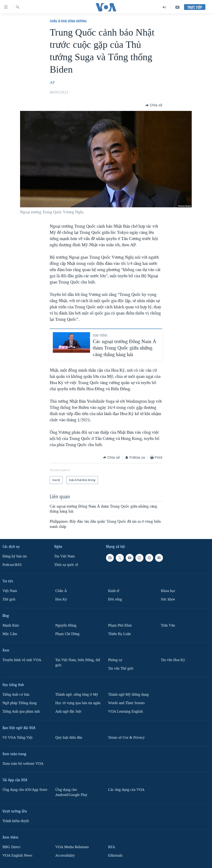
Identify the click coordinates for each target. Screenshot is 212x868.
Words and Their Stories (126, 703)
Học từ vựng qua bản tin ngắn (77, 703)
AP (52, 82)
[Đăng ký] (159, 558)
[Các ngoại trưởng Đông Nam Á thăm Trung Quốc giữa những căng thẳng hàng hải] (71, 342)
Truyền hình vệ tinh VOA (21, 660)
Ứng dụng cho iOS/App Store (24, 789)
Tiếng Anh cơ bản (15, 694)
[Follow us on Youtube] (130, 558)
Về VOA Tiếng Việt (17, 737)
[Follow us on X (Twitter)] (120, 558)
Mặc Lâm (9, 633)
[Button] (153, 105)
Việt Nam (9, 590)
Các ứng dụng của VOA (126, 789)
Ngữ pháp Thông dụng (19, 703)
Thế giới (8, 599)
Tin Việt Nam (64, 556)
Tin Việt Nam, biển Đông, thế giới (77, 663)
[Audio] (164, 7)
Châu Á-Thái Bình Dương (68, 21)
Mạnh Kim (10, 625)
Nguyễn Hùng (65, 625)
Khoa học (168, 590)
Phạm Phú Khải (120, 625)
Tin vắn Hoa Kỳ (173, 660)
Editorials (115, 855)
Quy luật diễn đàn (68, 737)
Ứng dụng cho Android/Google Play (71, 792)
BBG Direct (11, 847)
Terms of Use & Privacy (126, 737)
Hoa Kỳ (61, 599)
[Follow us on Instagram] (139, 558)
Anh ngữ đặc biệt (68, 711)
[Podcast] (149, 558)
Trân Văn (168, 625)
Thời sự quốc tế (66, 564)
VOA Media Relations (72, 847)
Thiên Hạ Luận (119, 633)
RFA (111, 847)
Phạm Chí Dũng (67, 633)
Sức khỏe (168, 599)
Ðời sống (115, 599)
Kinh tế (113, 590)
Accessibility (65, 855)
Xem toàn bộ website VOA (22, 763)
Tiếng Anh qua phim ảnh (21, 711)
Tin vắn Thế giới (120, 668)
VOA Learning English (125, 711)
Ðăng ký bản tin (14, 556)
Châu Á (61, 590)
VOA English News (17, 855)
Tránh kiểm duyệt (15, 821)
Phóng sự (115, 660)
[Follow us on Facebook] (110, 558)
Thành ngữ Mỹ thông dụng (128, 694)
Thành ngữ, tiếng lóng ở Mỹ (76, 694)
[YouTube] (177, 7)
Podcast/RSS (12, 564)
